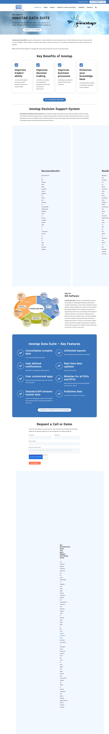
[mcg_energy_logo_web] (19, 7)
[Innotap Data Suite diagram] (36, 309)
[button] (96, 7)
